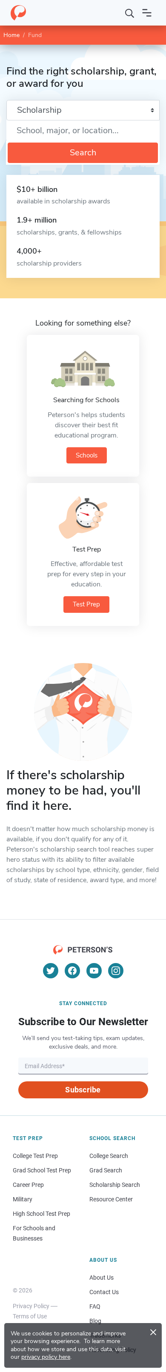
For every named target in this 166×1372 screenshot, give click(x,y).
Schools (86, 455)
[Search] (129, 12)
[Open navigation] (146, 12)
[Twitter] (50, 970)
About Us (101, 1277)
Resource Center (111, 1199)
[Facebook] (72, 970)
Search (83, 152)
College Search (108, 1155)
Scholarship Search (114, 1184)
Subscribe (82, 1089)
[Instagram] (115, 970)
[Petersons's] (18, 12)
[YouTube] (94, 970)
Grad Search (105, 1170)
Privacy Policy (31, 1306)
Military (22, 1199)
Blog (95, 1321)
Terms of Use (30, 1316)
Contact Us (104, 1292)
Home (11, 35)
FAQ (94, 1306)
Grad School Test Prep (42, 1170)
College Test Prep (35, 1155)
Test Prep (86, 604)
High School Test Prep (41, 1213)
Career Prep (28, 1184)
